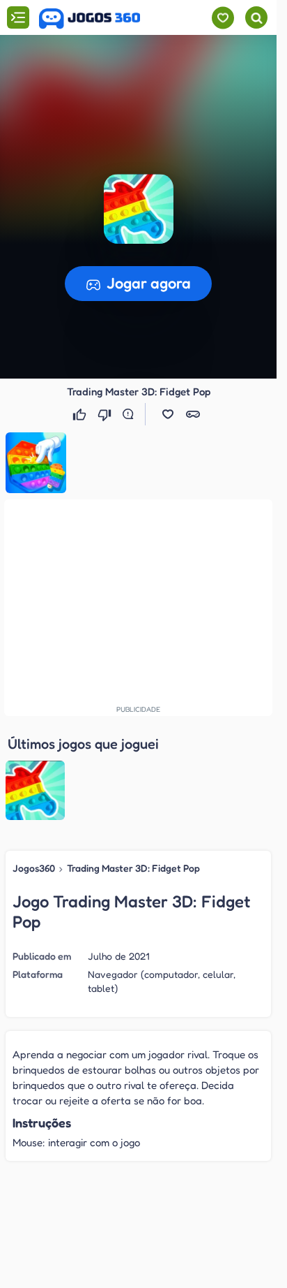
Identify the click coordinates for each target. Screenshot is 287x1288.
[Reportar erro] (131, 414)
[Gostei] (81, 414)
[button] (168, 414)
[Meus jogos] (222, 18)
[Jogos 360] (89, 18)
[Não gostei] (106, 414)
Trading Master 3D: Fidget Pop (133, 868)
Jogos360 (34, 868)
